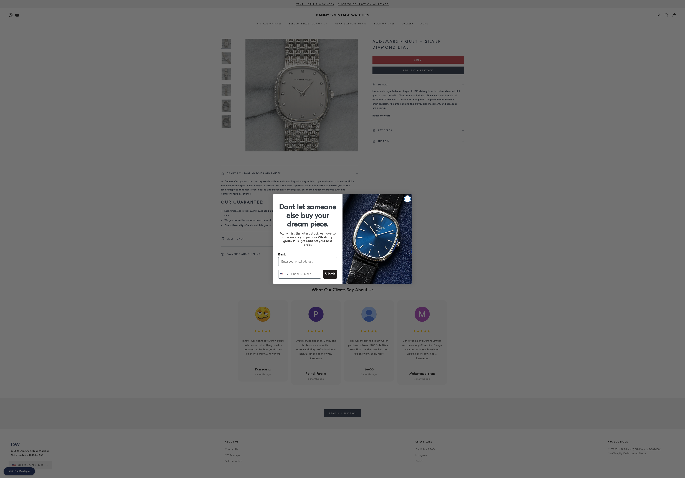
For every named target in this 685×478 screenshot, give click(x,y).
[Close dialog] (407, 199)
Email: (282, 254)
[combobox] (284, 274)
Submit (330, 274)
